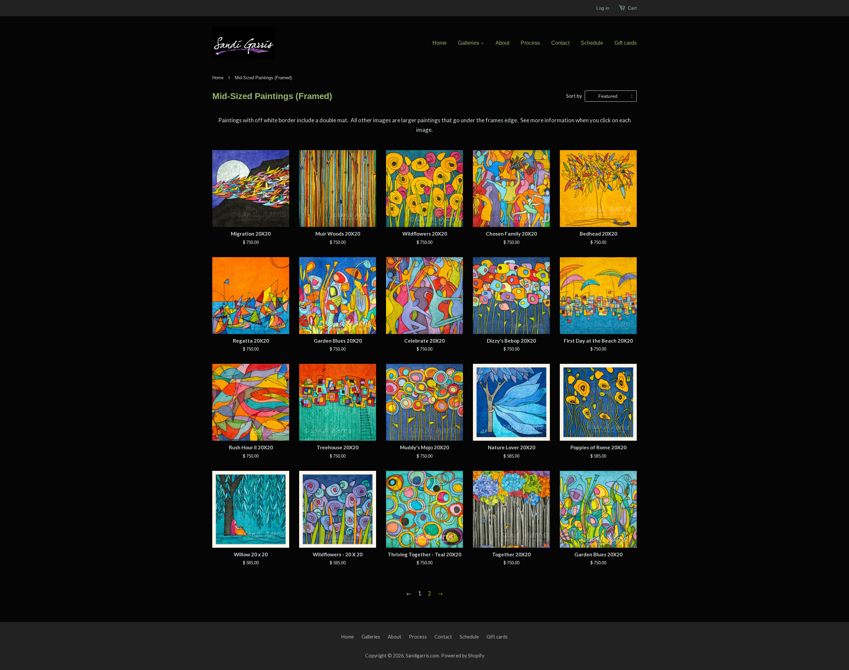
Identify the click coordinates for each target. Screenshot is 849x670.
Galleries (469, 43)
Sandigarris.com (422, 655)
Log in (602, 8)
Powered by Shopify (462, 655)
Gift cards (626, 43)
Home (439, 43)
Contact (560, 43)
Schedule (592, 43)
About (502, 43)
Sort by (574, 96)
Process (530, 43)
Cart (632, 8)
